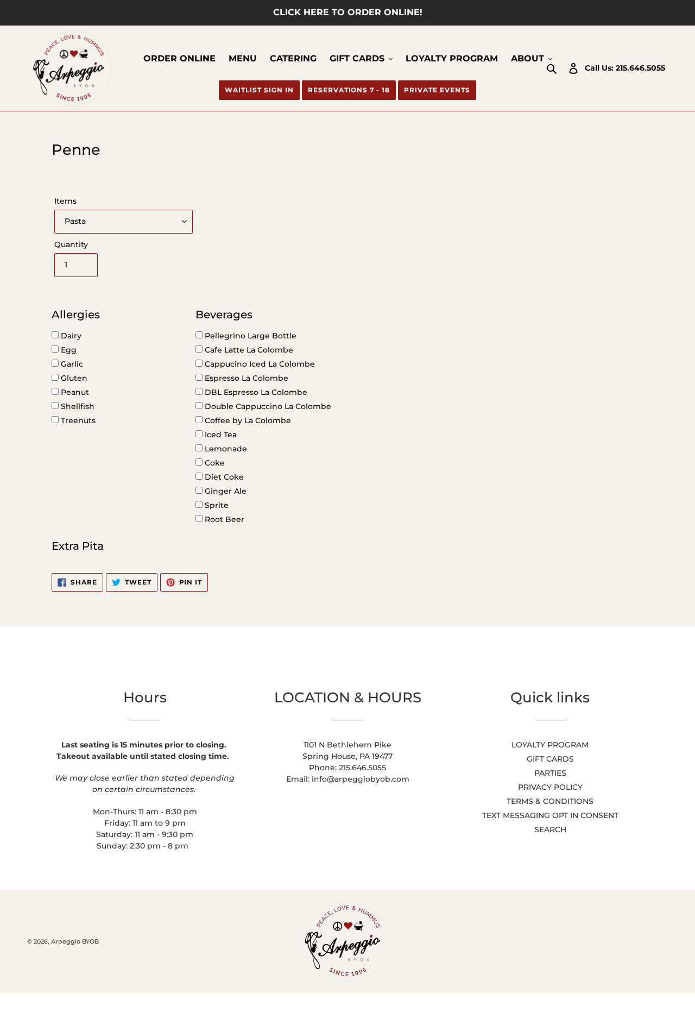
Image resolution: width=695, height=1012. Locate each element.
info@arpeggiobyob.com (360, 779)
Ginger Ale (225, 491)
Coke (214, 463)
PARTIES (550, 773)
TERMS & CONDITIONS (550, 801)
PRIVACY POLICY (550, 787)
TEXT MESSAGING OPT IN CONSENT (550, 815)
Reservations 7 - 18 (349, 90)
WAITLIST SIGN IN (259, 90)
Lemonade (225, 449)
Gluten (73, 378)
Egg (68, 350)
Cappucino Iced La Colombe (259, 364)
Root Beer (223, 519)
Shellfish (76, 406)
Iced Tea (220, 434)
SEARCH (550, 829)
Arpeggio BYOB (75, 941)
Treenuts (77, 420)
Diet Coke (223, 477)
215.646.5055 (640, 68)
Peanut (74, 392)
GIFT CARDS (550, 759)
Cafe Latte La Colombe (248, 350)
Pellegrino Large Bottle (249, 336)
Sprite (216, 505)
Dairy (70, 336)
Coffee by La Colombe (247, 420)
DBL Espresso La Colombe (255, 392)
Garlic (71, 364)
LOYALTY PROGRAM (550, 745)
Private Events (437, 90)
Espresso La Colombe (245, 378)
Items (65, 201)
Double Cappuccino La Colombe (267, 406)
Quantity (71, 244)
